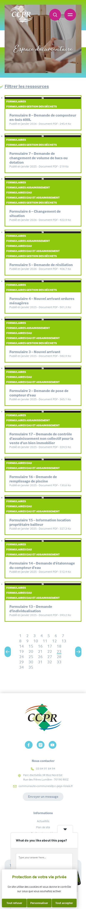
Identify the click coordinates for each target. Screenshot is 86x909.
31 (40, 662)
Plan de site (43, 827)
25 (31, 656)
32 (49, 662)
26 (40, 656)
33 (59, 662)
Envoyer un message (43, 796)
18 (59, 646)
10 (35, 641)
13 (64, 641)
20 (31, 651)
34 (21, 667)
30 (31, 662)
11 (45, 641)
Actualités (43, 821)
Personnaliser (39, 903)
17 (49, 646)
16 (40, 646)
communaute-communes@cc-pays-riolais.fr (46, 786)
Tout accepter (64, 903)
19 (21, 651)
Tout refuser (14, 903)
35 (31, 667)
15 (31, 646)
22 (49, 651)
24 (21, 656)
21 (40, 651)
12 (54, 641)
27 (49, 656)
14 (21, 646)
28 (59, 656)
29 (21, 662)
